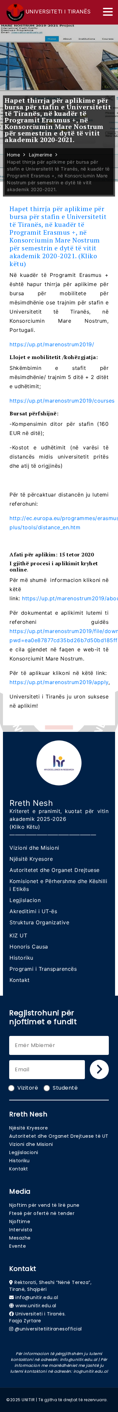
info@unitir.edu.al (36, 1297)
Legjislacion (25, 900)
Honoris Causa (29, 946)
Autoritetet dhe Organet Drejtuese (55, 870)
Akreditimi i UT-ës (33, 911)
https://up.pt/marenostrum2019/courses (62, 400)
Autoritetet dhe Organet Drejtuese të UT (58, 1136)
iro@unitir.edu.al (90, 1371)
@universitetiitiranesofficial (48, 1329)
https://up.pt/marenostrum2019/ (52, 344)
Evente (17, 1246)
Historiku (21, 957)
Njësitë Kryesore (31, 859)
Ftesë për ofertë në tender (41, 1213)
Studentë (65, 1088)
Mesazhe (20, 1238)
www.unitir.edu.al (35, 1305)
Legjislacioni (23, 1152)
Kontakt (20, 980)
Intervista (20, 1229)
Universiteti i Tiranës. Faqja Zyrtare (37, 1317)
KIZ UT (18, 935)
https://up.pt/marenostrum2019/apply (59, 682)
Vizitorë (27, 1088)
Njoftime (19, 1221)
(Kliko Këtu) (25, 827)
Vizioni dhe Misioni (34, 847)
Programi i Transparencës (43, 969)
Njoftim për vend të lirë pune (44, 1205)
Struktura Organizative (39, 922)
